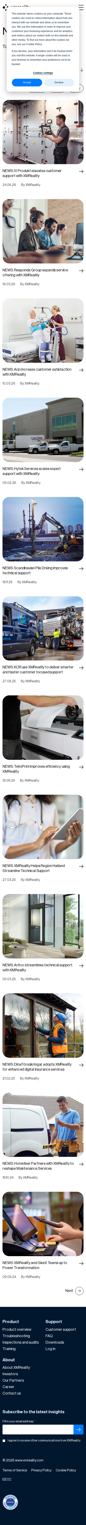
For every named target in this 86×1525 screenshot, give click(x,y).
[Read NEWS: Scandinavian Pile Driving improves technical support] (81, 569)
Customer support (61, 1329)
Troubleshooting (16, 1336)
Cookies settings (43, 72)
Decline (59, 82)
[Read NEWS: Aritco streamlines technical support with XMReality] (81, 966)
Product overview (17, 1329)
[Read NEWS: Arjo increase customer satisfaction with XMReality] (81, 370)
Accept (27, 82)
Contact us (12, 1393)
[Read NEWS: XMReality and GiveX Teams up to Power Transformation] (81, 1263)
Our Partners (13, 1380)
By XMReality (30, 185)
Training (9, 1349)
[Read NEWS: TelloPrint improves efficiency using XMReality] (81, 767)
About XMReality (16, 1367)
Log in (50, 1349)
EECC (7, 1479)
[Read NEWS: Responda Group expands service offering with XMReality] (81, 271)
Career (8, 1387)
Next (69, 1291)
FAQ (49, 1336)
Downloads (55, 1342)
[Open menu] (80, 7)
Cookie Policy (66, 1470)
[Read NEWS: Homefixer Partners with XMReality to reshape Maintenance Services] (81, 1164)
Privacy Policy (41, 1470)
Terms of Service (15, 1470)
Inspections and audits (21, 1342)
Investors (10, 1374)
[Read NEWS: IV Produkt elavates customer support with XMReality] (81, 171)
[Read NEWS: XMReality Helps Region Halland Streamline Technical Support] (81, 866)
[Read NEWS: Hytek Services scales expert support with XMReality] (81, 469)
